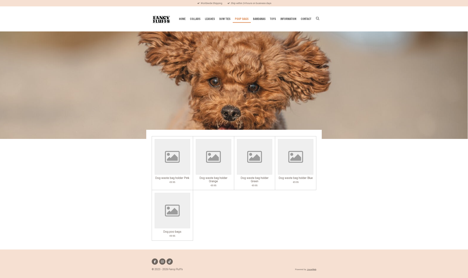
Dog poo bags (172, 231)
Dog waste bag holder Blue (296, 178)
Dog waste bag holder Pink (172, 178)
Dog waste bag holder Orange (213, 179)
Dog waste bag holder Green (255, 179)
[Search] (318, 18)
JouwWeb (311, 269)
